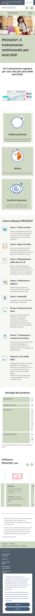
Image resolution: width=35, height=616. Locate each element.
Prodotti (12, 543)
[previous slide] (27, 464)
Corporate (28, 2)
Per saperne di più (14, 505)
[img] (17, 25)
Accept (18, 604)
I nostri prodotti (6, 551)
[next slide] (31, 464)
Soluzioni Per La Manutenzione (11, 546)
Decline (17, 609)
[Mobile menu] (32, 8)
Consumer (5, 543)
